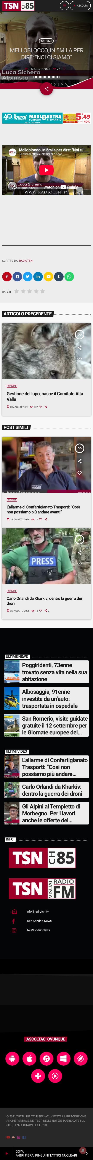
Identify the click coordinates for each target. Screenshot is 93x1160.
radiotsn (25, 261)
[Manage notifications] (82, 1150)
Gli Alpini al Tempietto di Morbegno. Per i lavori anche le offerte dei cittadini (51, 817)
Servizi (46, 41)
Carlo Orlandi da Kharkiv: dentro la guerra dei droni (52, 790)
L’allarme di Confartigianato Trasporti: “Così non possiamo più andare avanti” (43, 510)
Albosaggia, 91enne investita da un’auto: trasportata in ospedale (49, 698)
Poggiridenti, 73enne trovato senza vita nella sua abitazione (54, 672)
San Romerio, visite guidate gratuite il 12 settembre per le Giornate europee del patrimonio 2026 (55, 729)
